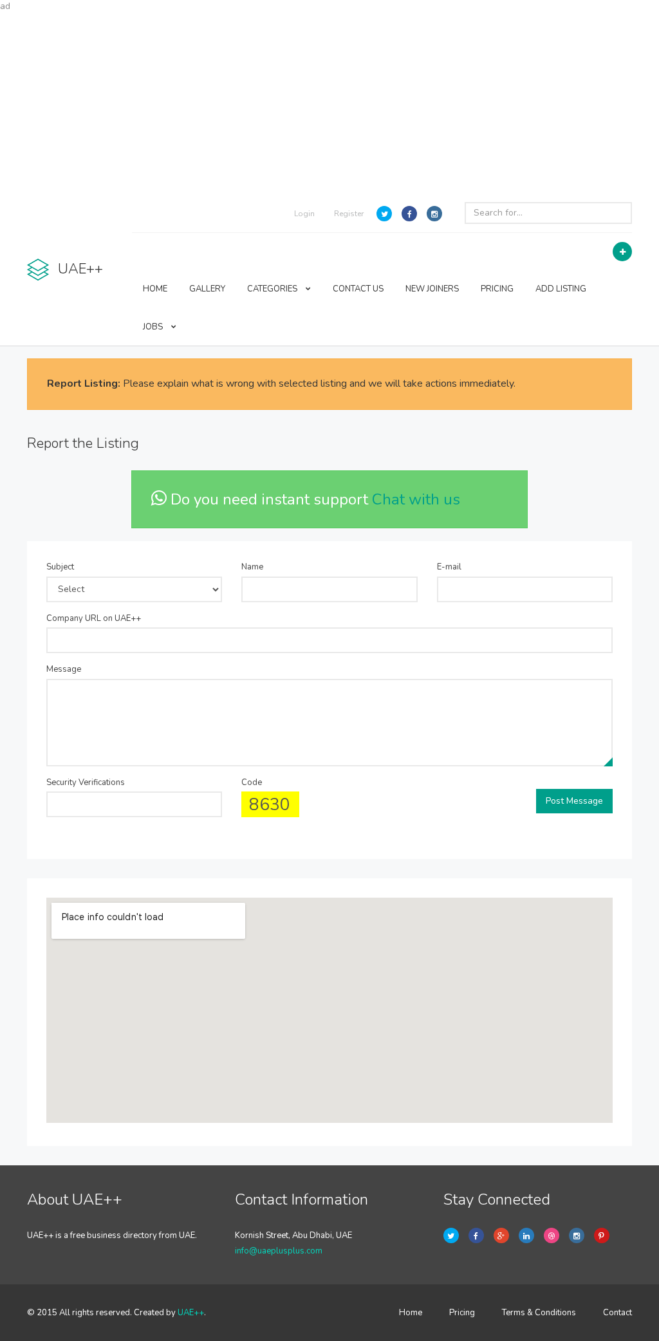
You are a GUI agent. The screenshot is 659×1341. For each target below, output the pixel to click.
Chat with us (416, 499)
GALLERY (207, 289)
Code (251, 782)
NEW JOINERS (432, 289)
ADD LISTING (560, 289)
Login (304, 213)
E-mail (449, 567)
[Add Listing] (622, 251)
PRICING (497, 289)
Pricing (462, 1312)
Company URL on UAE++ (93, 618)
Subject (60, 567)
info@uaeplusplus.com (278, 1251)
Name (252, 567)
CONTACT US (358, 289)
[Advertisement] (329, 103)
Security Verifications (85, 782)
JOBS (154, 327)
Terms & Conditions (539, 1312)
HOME (155, 289)
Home (410, 1312)
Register (349, 213)
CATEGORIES (273, 289)
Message (63, 669)
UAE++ (191, 1312)
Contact (617, 1312)
